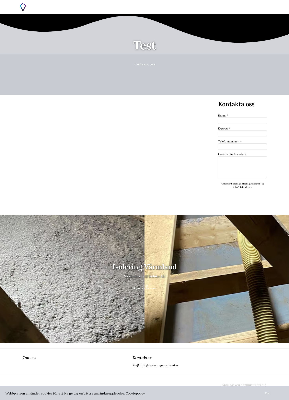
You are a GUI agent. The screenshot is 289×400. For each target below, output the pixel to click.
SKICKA (243, 197)
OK (267, 393)
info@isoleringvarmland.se (160, 365)
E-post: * (224, 128)
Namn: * (223, 115)
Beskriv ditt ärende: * (232, 154)
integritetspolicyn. (242, 187)
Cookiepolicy (135, 393)
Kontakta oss (144, 64)
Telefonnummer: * (230, 141)
